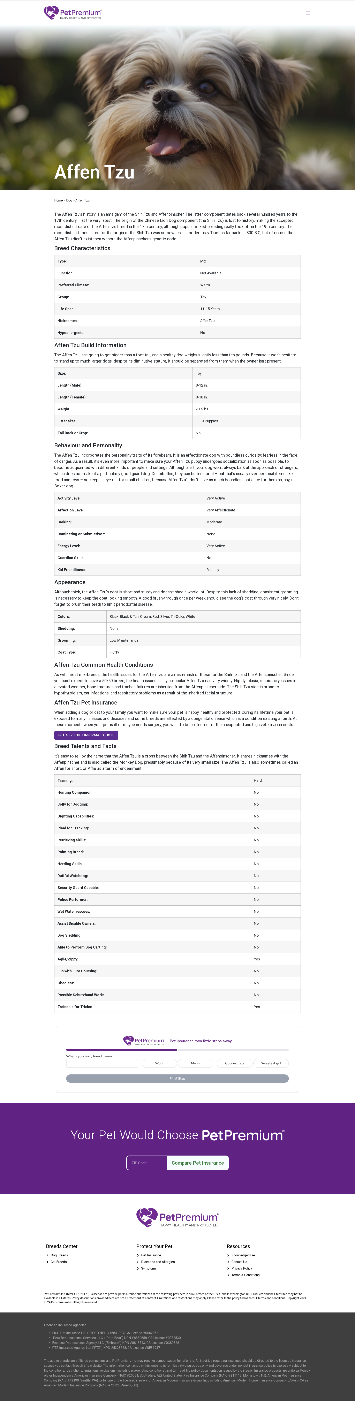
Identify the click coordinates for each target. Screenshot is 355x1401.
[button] (307, 12)
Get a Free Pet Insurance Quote (86, 735)
